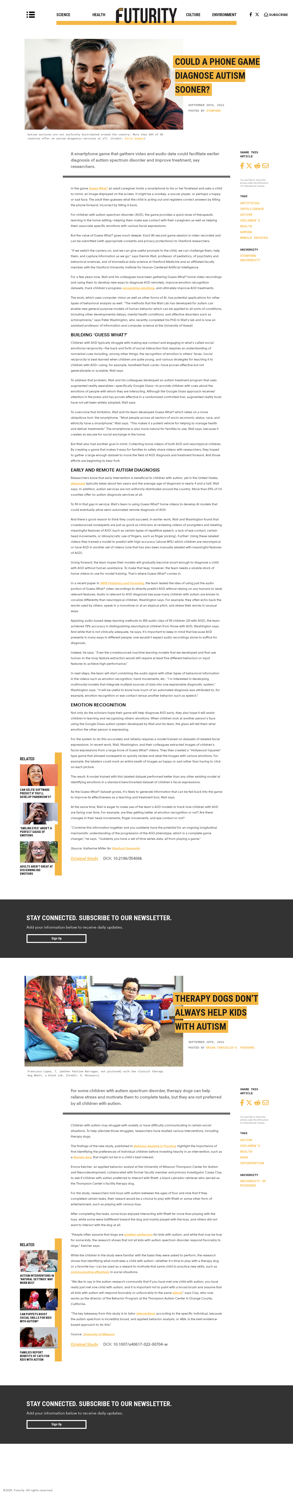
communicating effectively (90, 1272)
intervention (252, 1163)
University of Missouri (253, 1184)
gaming (246, 232)
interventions (145, 1313)
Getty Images (134, 138)
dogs (244, 1157)
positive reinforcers (138, 1234)
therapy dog (82, 1157)
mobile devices (254, 238)
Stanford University (250, 258)
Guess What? (98, 188)
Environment (224, 14)
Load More (146, 1458)
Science (63, 14)
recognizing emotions (138, 288)
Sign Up (56, 938)
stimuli (177, 1293)
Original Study (84, 858)
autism (246, 215)
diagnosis (78, 483)
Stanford (213, 111)
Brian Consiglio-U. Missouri (230, 1048)
